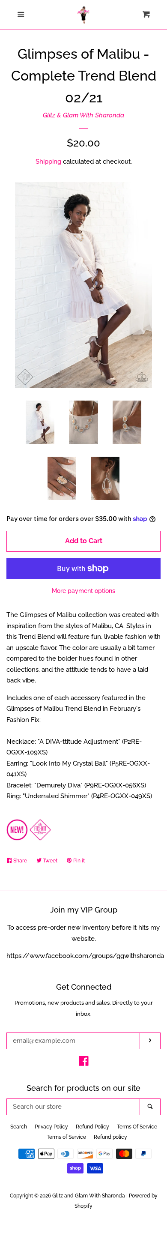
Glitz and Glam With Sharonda (89, 1196)
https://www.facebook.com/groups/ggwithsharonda (85, 956)
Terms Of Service (137, 1127)
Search (18, 1127)
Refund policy (110, 1137)
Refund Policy (92, 1127)
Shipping (48, 161)
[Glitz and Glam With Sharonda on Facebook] (83, 1063)
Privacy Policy (51, 1127)
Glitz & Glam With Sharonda (83, 115)
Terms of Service (66, 1137)
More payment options (83, 590)
